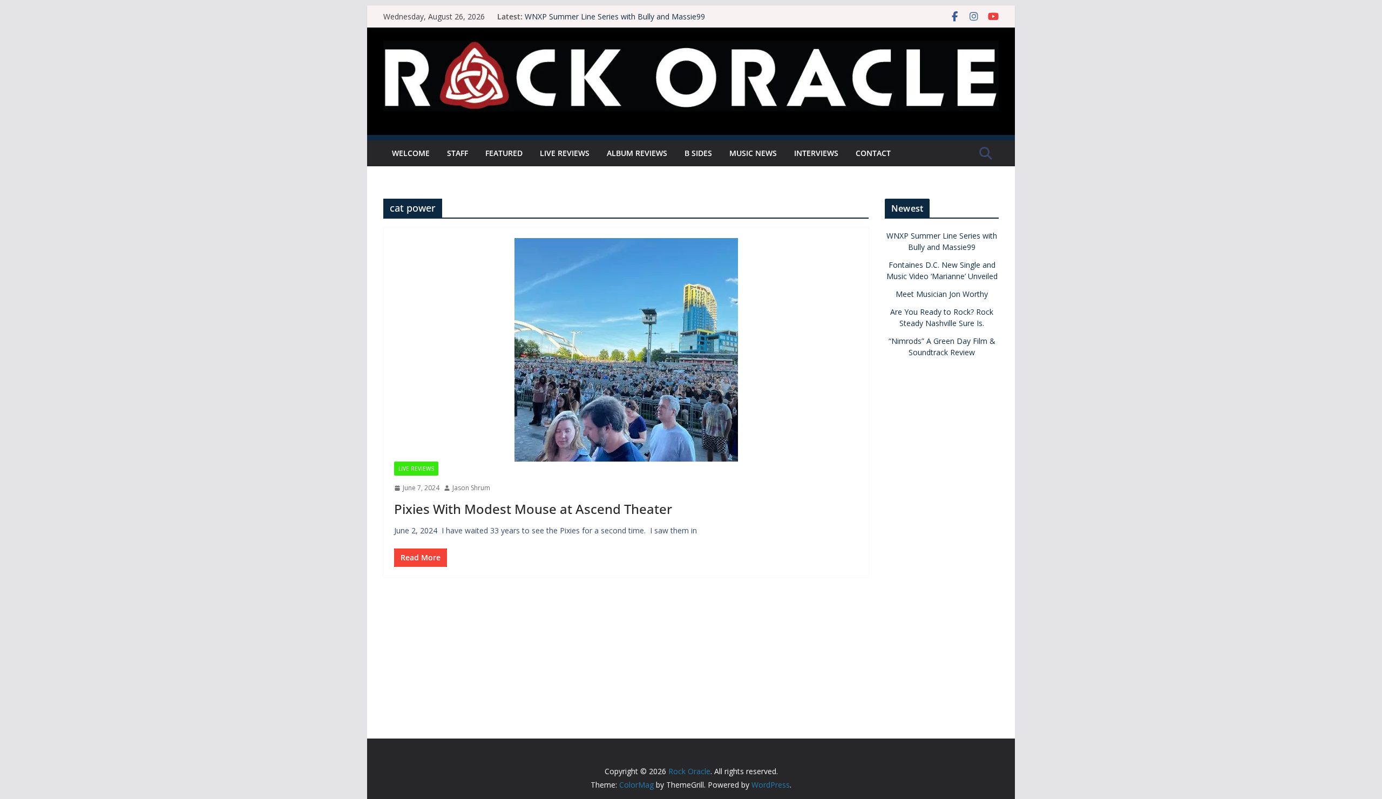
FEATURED (504, 153)
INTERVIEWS (816, 153)
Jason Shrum (471, 487)
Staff (457, 153)
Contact (873, 153)
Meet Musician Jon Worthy (942, 294)
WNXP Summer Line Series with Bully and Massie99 (615, 16)
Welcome (411, 153)
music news (753, 153)
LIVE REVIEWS (565, 153)
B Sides (698, 153)
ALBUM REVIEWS (637, 153)
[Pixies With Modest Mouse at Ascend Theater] (626, 350)
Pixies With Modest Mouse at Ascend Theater (534, 509)
